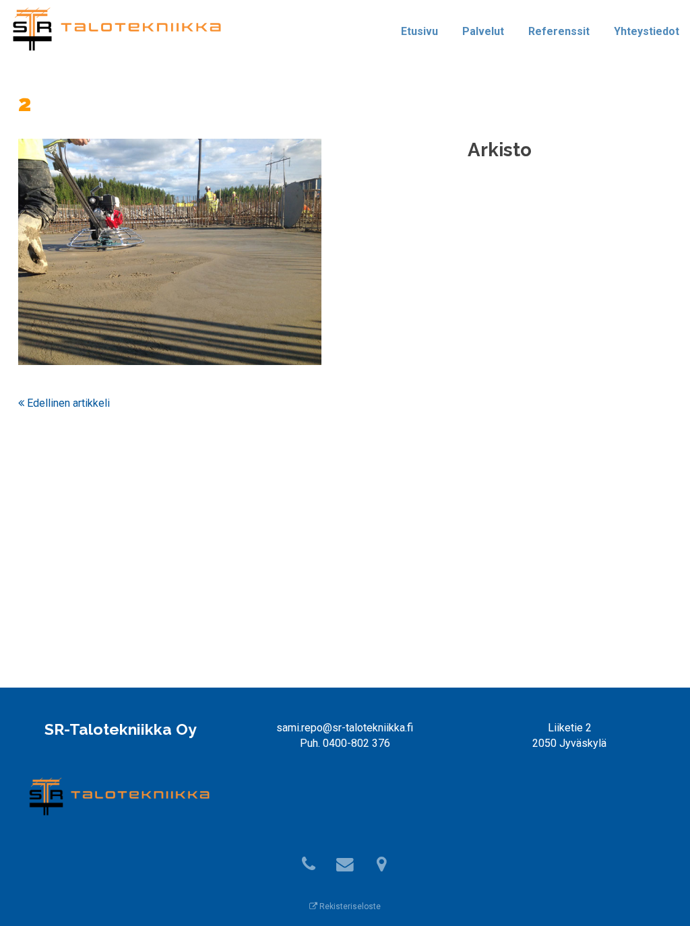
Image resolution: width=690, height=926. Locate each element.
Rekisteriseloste (349, 906)
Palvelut (483, 31)
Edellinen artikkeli (67, 403)
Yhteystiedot (646, 31)
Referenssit (559, 31)
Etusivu (419, 31)
